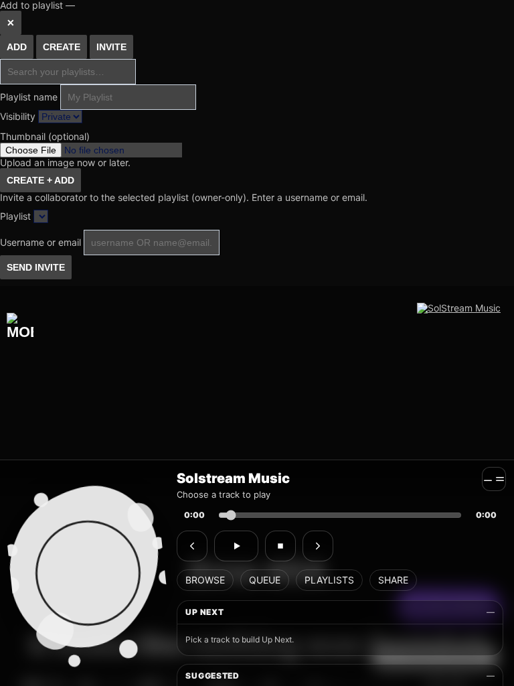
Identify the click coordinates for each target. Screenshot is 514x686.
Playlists (329, 580)
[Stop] (280, 546)
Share (393, 580)
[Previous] (192, 546)
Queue (264, 580)
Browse (205, 580)
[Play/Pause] (236, 546)
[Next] (318, 546)
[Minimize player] (494, 479)
